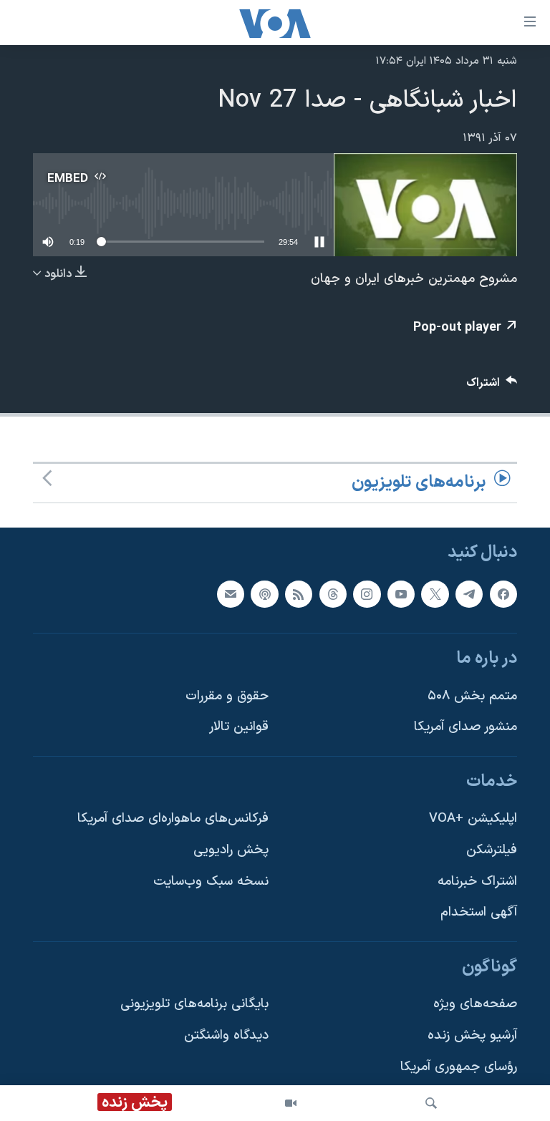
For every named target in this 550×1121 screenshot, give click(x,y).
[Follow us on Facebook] (503, 593)
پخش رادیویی (231, 850)
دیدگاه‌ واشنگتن (226, 1035)
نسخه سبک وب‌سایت (211, 881)
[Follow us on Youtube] (401, 593)
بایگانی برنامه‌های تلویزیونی (194, 1004)
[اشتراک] (230, 593)
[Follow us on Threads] (333, 593)
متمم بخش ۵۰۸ (472, 695)
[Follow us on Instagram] (366, 593)
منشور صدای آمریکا (465, 727)
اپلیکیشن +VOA (473, 818)
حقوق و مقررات (227, 695)
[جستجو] (431, 1103)
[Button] (492, 386)
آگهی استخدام (478, 912)
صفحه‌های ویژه (475, 1004)
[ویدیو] (290, 1103)
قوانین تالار (239, 727)
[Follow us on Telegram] (469, 593)
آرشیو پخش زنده (472, 1035)
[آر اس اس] (298, 593)
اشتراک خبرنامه (477, 881)
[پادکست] (264, 593)
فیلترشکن (491, 850)
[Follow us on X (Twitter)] (434, 593)
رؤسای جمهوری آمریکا (458, 1067)
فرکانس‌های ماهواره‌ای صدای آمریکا (173, 818)
